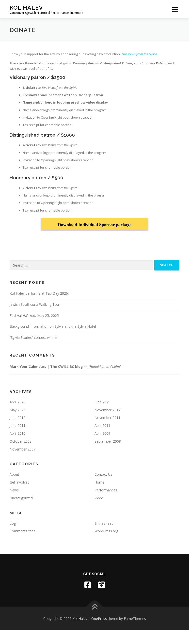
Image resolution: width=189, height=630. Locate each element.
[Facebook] (87, 585)
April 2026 (17, 402)
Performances (105, 490)
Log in (14, 523)
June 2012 (17, 417)
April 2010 (17, 433)
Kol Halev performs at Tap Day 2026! (39, 293)
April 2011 (102, 425)
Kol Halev (26, 7)
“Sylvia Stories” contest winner (34, 337)
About (14, 474)
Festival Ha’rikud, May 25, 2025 (34, 315)
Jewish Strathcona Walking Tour (35, 304)
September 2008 (107, 441)
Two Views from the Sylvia (139, 54)
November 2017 (107, 410)
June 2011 (17, 425)
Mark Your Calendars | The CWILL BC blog (46, 366)
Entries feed (103, 523)
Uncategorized (21, 498)
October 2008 (21, 441)
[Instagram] (101, 585)
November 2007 (22, 449)
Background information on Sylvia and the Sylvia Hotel (53, 326)
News (14, 490)
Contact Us (103, 474)
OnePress (99, 618)
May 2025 (17, 410)
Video (98, 498)
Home (99, 482)
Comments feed (22, 531)
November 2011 (107, 417)
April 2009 (102, 433)
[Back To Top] (94, 607)
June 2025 (102, 402)
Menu (175, 9)
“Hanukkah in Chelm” (104, 366)
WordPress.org (106, 531)
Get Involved (20, 482)
